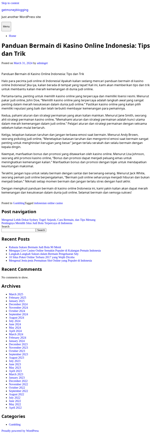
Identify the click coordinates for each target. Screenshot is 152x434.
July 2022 (14, 397)
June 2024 (15, 324)
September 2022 (18, 391)
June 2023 (15, 364)
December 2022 (18, 381)
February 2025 (17, 297)
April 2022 (15, 407)
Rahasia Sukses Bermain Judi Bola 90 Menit (35, 247)
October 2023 (17, 350)
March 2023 (16, 374)
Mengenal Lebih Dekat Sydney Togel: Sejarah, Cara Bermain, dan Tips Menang (48, 219)
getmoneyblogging (14, 10)
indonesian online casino (48, 203)
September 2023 (18, 354)
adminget (42, 63)
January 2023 (17, 377)
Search (5, 226)
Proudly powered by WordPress (20, 430)
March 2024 (16, 334)
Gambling (19, 203)
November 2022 (18, 384)
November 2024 (18, 307)
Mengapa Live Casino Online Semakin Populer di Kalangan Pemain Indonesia (55, 250)
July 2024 (14, 320)
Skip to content (10, 3)
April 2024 (15, 330)
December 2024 (18, 304)
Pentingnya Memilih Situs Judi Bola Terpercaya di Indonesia (36, 223)
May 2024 (15, 327)
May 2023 (15, 367)
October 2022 (17, 387)
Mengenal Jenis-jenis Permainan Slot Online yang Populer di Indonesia (50, 260)
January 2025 (17, 300)
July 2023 (14, 361)
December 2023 (18, 344)
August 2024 (16, 317)
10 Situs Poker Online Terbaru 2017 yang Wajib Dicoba (42, 257)
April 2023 (15, 371)
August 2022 (16, 394)
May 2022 (15, 404)
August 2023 (16, 357)
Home (12, 35)
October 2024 (17, 310)
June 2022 (15, 401)
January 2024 (17, 340)
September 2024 (18, 314)
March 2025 (16, 294)
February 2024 (17, 337)
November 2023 (18, 347)
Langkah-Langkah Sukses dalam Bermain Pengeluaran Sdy (44, 253)
